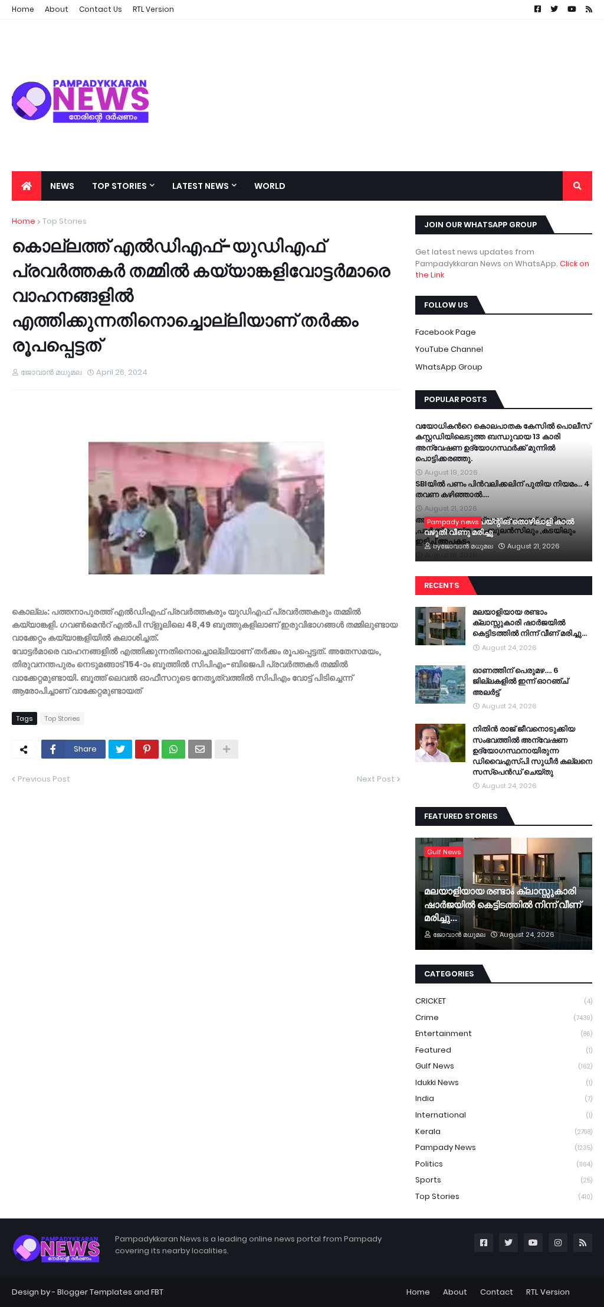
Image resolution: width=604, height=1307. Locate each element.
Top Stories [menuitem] (119, 186)
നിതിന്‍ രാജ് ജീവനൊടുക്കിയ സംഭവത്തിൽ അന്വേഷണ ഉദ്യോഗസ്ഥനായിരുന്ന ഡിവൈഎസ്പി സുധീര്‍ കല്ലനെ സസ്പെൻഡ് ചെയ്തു (532, 750)
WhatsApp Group (448, 367)
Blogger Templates (94, 1292)
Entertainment (503, 1033)
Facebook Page (445, 332)
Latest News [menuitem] (200, 186)
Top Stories (64, 221)
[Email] (200, 749)
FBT (157, 1292)
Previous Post (44, 779)
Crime (503, 1017)
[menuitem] (26, 186)
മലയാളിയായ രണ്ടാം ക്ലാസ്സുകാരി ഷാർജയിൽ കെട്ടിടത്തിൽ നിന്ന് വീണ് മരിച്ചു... (529, 623)
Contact (496, 1292)
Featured (503, 1050)
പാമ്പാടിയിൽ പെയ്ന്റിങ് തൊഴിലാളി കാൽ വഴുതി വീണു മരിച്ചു (499, 527)
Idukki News (503, 1082)
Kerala (503, 1131)
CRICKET (503, 1001)
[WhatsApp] (173, 749)
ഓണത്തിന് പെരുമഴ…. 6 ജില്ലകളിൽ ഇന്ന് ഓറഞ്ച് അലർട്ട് (520, 681)
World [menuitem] (269, 186)
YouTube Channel (449, 349)
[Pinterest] (147, 749)
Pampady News (503, 1147)
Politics (503, 1163)
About (455, 1292)
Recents (441, 585)
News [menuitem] (62, 186)
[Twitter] (120, 749)
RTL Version (548, 1292)
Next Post (376, 779)
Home (23, 221)
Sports (503, 1179)
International (503, 1114)
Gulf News (503, 1065)
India (503, 1098)
